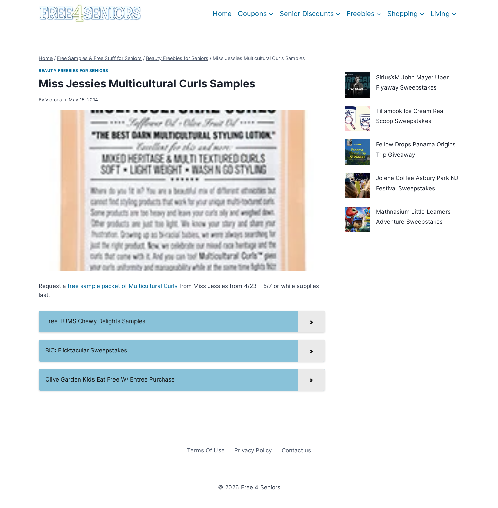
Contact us (296, 450)
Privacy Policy (253, 450)
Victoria (53, 99)
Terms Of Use (206, 450)
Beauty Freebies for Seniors (73, 70)
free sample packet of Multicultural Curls (123, 285)
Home (222, 13)
